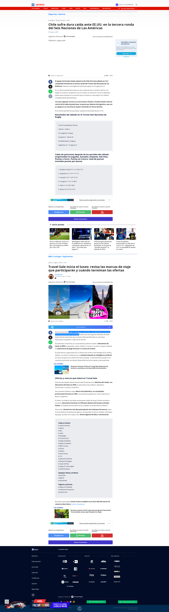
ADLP (85, 8)
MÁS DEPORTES (107, 8)
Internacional (36, 561)
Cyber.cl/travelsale (78, 504)
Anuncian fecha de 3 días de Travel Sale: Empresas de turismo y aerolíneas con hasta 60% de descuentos (89, 367)
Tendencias (35, 578)
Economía (35, 567)
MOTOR (78, 8)
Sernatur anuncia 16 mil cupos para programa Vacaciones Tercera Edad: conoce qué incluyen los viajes (91, 511)
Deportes (35, 573)
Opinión (34, 584)
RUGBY (64, 8)
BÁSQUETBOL (54, 8)
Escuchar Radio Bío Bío (128, 8)
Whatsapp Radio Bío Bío (128, 602)
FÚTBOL (45, 8)
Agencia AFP (54, 32)
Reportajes (35, 589)
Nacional (34, 556)
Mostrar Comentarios (80, 219)
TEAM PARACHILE (94, 8)
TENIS (70, 8)
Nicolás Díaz (58, 274)
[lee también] (62, 369)
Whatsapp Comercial (97, 601)
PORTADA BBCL (36, 8)
